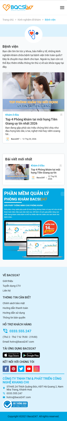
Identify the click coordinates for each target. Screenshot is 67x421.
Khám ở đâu (12, 114)
